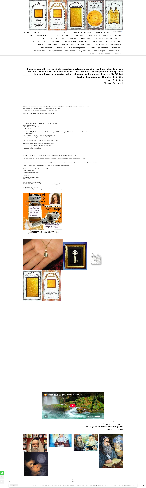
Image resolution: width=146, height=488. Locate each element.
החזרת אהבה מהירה (46, 48)
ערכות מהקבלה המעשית (78, 35)
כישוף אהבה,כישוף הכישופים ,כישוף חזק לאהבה (78, 51)
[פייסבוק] (28, 32)
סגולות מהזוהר (40, 38)
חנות (32, 35)
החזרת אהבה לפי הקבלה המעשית (112, 35)
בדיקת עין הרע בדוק (99, 51)
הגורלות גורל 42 (60, 38)
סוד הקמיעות (64, 45)
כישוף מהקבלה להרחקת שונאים (103, 38)
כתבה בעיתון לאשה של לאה (61, 35)
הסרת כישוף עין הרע (94, 35)
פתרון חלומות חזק (103, 48)
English (45, 42)
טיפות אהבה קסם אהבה (115, 51)
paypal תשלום (72, 38)
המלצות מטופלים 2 (52, 45)
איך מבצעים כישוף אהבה (104, 54)
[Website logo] (117, 31)
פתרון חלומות (35, 42)
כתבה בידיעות (83, 42)
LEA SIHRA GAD (55, 42)
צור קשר (50, 38)
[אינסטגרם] (24, 32)
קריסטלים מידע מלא (96, 42)
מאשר (14, 485)
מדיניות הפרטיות (36, 485)
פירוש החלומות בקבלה (70, 42)
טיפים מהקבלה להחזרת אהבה (77, 48)
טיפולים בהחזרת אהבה (44, 35)
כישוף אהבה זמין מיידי (39, 51)
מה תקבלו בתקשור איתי (55, 51)
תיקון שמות (118, 38)
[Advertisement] (95, 60)
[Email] (2, 482)
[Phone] (38, 32)
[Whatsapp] (2, 473)
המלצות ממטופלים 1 (85, 38)
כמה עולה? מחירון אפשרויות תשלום (82, 32)
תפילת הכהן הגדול (116, 48)
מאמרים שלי (118, 54)
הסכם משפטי (66, 32)
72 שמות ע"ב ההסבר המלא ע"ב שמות (81, 45)
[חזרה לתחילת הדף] (143, 486)
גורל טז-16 (92, 48)
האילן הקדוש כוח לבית (101, 45)
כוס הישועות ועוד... (60, 48)
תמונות (92, 54)
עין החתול (40, 45)
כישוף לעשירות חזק (116, 45)
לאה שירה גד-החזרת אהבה (103, 32)
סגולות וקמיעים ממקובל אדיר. (113, 42)
